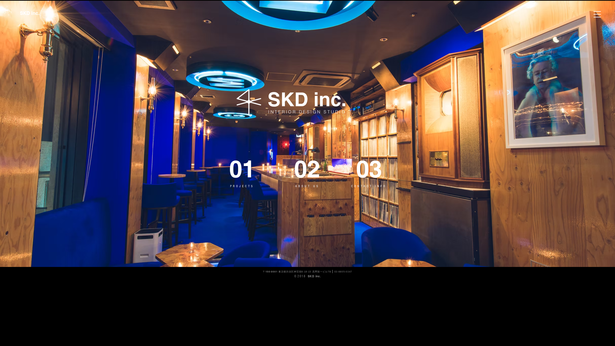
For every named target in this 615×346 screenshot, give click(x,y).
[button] (597, 14)
